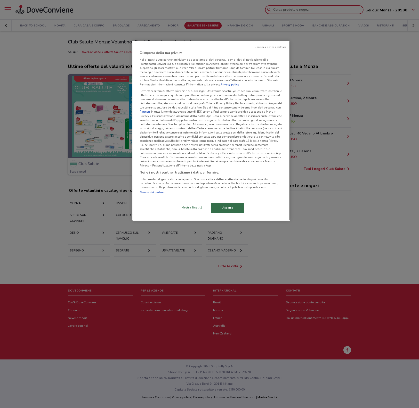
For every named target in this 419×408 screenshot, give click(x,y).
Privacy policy (230, 84)
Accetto (227, 208)
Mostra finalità (192, 207)
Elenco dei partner (152, 192)
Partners (145, 112)
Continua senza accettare (270, 47)
